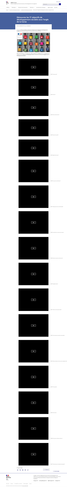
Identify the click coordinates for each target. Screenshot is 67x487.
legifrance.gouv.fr (50, 480)
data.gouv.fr (57, 480)
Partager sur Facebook (18, 470)
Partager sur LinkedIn (23, 470)
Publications (32, 7)
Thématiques (14, 7)
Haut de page (56, 471)
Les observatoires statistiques (40, 7)
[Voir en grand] (33, 42)
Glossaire (12, 483)
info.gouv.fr (35, 480)
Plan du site (7, 483)
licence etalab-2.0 (24, 485)
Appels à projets (50, 7)
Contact (59, 1)
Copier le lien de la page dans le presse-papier (28, 470)
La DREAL (7, 7)
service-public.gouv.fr (42, 480)
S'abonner (47, 469)
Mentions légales (26, 483)
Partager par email (25, 470)
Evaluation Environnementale (22, 7)
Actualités (55, 7)
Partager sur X (20, 470)
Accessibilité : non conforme (18, 483)
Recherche (60, 4)
